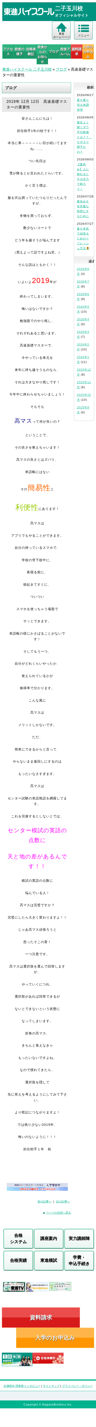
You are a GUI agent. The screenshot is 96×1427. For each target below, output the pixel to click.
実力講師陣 (79, 1238)
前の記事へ (44, 1201)
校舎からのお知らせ (42, 54)
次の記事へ (63, 1201)
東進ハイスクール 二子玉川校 (27, 69)
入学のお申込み (55, 1337)
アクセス (8, 51)
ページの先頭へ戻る (58, 1212)
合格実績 (18, 1260)
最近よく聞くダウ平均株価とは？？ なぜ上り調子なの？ (84, 137)
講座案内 (48, 1238)
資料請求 (77, 51)
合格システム (18, 1238)
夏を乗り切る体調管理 (83, 104)
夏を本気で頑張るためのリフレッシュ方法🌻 (83, 238)
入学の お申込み (88, 52)
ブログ (54, 51)
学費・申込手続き (79, 1260)
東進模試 (48, 1260)
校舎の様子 (19, 51)
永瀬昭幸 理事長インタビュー (22, 1386)
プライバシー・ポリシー (77, 1386)
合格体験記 (31, 51)
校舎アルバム (65, 51)
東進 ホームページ (61, 35)
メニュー (83, 35)
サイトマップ (51, 1386)
